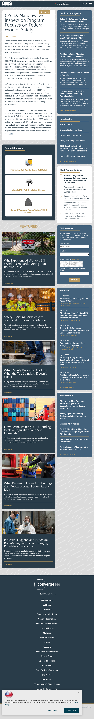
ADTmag (47, 605)
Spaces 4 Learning (47, 661)
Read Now (8, 283)
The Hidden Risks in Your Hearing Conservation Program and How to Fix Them (74, 377)
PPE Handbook (66, 124)
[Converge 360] (47, 585)
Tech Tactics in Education (47, 670)
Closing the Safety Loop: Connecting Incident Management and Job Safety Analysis (74, 330)
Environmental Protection (47, 623)
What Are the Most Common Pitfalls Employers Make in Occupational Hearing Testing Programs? (72, 405)
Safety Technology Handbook (72, 140)
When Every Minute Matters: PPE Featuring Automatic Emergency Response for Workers (74, 315)
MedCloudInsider (47, 637)
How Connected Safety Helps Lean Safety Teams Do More (72, 36)
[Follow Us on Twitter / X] (86, 4)
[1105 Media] (47, 594)
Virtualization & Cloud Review (47, 684)
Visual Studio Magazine (47, 689)
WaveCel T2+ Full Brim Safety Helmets (28, 190)
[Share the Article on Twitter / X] (48, 12)
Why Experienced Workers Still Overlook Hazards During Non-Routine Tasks (25, 263)
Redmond (47, 647)
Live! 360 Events (47, 628)
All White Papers (67, 455)
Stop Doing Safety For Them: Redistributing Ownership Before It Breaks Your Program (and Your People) (74, 361)
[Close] (78, 692)
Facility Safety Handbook (70, 135)
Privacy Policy (76, 259)
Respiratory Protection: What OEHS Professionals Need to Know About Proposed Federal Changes (76, 206)
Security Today (47, 656)
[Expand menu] (90, 4)
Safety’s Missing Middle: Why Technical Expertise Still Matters (25, 318)
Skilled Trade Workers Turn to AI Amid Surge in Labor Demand (73, 20)
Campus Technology (47, 619)
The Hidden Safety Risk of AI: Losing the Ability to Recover (72, 55)
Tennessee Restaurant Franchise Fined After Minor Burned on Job (76, 189)
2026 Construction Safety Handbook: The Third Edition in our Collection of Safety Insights (73, 148)
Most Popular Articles (71, 170)
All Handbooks (67, 161)
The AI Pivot (47, 675)
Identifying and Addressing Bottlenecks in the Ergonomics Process (73, 416)
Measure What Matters (69, 424)
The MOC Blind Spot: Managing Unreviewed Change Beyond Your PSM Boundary (74, 431)
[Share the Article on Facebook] (41, 12)
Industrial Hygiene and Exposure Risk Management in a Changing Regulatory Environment (26, 543)
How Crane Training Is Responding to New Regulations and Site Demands (27, 430)
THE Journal (47, 679)
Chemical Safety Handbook (71, 130)
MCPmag (47, 633)
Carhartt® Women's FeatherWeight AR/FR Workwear (29, 211)
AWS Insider (47, 609)
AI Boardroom (47, 600)
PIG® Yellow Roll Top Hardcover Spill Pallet (28, 170)
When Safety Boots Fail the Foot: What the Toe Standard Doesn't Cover (26, 373)
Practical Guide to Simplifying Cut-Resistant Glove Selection (74, 448)
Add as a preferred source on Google (63, 3)
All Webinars (66, 387)
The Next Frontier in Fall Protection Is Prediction (74, 74)
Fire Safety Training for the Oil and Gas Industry (74, 440)
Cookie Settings (52, 710)
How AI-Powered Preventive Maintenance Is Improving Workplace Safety (72, 93)
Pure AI (47, 642)
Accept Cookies (71, 710)
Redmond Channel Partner (47, 651)
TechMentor (47, 665)
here (11, 133)
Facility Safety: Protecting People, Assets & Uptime (74, 299)
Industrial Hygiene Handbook (72, 156)
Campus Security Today (47, 614)
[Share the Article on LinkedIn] (44, 12)
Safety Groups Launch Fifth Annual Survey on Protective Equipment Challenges (74, 216)
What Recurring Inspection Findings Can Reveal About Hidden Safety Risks (28, 486)
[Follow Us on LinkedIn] (83, 3)
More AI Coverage (68, 111)
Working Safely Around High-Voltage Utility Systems (72, 344)
